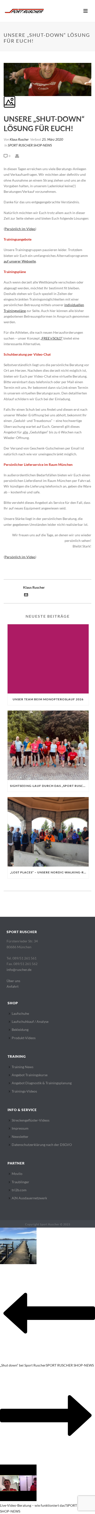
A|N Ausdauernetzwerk (29, 1198)
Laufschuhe (20, 1013)
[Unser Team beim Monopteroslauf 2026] (48, 659)
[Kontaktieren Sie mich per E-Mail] (26, 595)
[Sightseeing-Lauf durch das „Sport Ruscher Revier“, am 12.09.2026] (48, 745)
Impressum (20, 1128)
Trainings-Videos (24, 1091)
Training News (22, 1067)
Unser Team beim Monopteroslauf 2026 (48, 699)
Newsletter (20, 1136)
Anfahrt (13, 986)
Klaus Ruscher (19, 139)
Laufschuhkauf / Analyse (30, 1021)
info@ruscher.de (19, 969)
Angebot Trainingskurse (30, 1075)
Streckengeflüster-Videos (30, 1120)
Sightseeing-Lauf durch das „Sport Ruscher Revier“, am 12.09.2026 (49, 786)
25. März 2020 (52, 139)
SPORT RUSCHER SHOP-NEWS (30, 145)
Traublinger (20, 1182)
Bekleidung (20, 1029)
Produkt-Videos (24, 1038)
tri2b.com (19, 1190)
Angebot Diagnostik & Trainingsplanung (42, 1083)
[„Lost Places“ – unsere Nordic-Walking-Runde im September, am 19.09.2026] (48, 832)
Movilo (17, 1174)
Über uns (13, 981)
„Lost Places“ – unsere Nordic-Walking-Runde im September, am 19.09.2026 (49, 872)
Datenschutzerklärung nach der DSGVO (42, 1145)
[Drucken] (19, 155)
